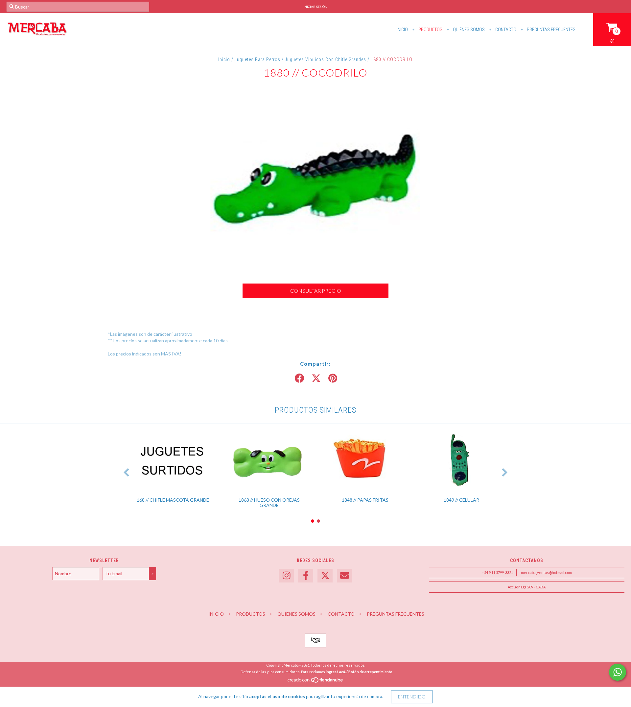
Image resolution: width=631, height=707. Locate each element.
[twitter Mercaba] (325, 576)
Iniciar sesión (315, 7)
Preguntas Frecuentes (550, 29)
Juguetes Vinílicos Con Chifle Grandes (325, 59)
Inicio (402, 29)
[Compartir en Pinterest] (332, 378)
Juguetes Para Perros (257, 59)
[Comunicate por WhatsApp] (617, 672)
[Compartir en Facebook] (299, 378)
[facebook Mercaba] (305, 576)
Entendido (412, 696)
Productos (429, 29)
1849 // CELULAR (461, 500)
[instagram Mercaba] (286, 576)
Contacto (505, 29)
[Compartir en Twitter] (316, 378)
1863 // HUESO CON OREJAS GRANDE (269, 502)
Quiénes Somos (468, 29)
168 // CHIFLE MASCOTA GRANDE (173, 500)
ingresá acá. (336, 672)
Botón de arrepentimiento (370, 672)
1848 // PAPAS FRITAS (365, 500)
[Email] (344, 576)
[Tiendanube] (315, 681)
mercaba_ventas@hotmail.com (546, 572)
